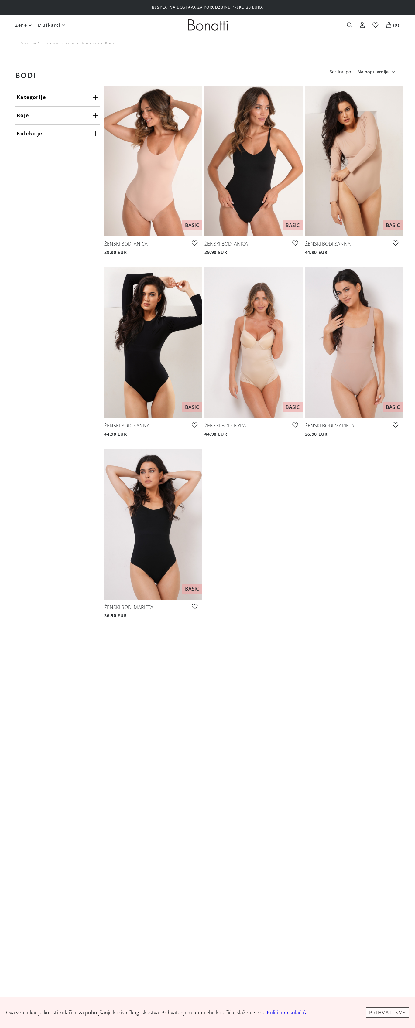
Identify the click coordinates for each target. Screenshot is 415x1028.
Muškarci (49, 25)
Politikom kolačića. (288, 1012)
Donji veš (90, 43)
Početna (28, 43)
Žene (21, 25)
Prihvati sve (387, 1012)
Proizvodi (51, 43)
